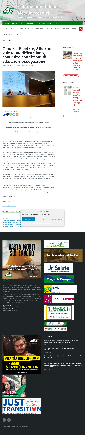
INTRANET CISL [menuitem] (20, 25)
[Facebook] (4, 114)
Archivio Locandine (70, 116)
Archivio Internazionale (52, 373)
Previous (5, 218)
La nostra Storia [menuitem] (29, 23)
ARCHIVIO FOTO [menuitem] (9, 25)
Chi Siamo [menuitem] (13, 29)
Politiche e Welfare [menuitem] (69, 29)
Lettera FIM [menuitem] (58, 23)
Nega (42, 219)
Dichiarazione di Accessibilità (10, 307)
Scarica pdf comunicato (9, 206)
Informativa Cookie (8, 305)
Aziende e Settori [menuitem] (37, 29)
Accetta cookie (29, 219)
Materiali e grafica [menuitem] (40, 23)
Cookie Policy (36, 222)
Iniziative (76, 109)
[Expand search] (81, 29)
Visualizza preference (56, 219)
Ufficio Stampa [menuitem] (24, 29)
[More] (17, 114)
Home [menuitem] (5, 29)
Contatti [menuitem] (7, 23)
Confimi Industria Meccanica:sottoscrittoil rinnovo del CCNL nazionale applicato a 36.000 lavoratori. (78, 58)
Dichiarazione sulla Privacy (45, 222)
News (9, 41)
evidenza (5, 211)
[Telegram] (13, 114)
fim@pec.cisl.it (15, 308)
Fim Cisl (12, 211)
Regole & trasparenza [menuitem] (11, 34)
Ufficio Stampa (29, 65)
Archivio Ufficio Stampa (71, 75)
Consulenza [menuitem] (14, 23)
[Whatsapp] (10, 114)
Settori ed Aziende (18, 65)
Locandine (76, 111)
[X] (7, 114)
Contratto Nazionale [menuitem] (53, 29)
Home (3, 41)
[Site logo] (8, 15)
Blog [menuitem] (21, 23)
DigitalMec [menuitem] (49, 23)
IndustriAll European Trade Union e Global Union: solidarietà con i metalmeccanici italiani (61, 341)
